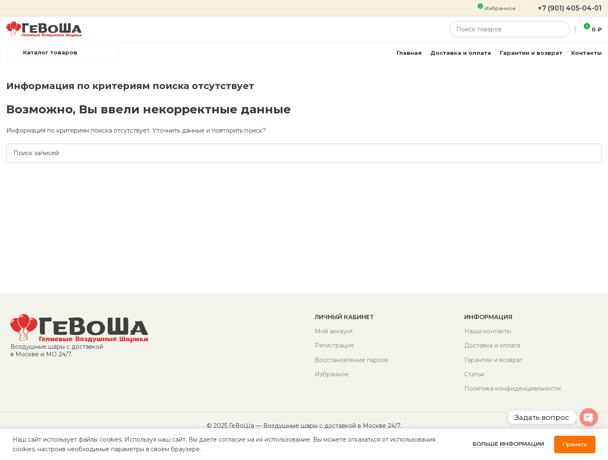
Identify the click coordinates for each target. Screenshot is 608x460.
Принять (574, 444)
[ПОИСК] (562, 29)
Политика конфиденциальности (512, 388)
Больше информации (509, 443)
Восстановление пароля (351, 360)
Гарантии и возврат (493, 360)
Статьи (474, 374)
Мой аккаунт (334, 331)
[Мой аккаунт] (526, 8)
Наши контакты (487, 331)
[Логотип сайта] (43, 29)
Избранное (332, 374)
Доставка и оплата (492, 345)
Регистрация (334, 345)
